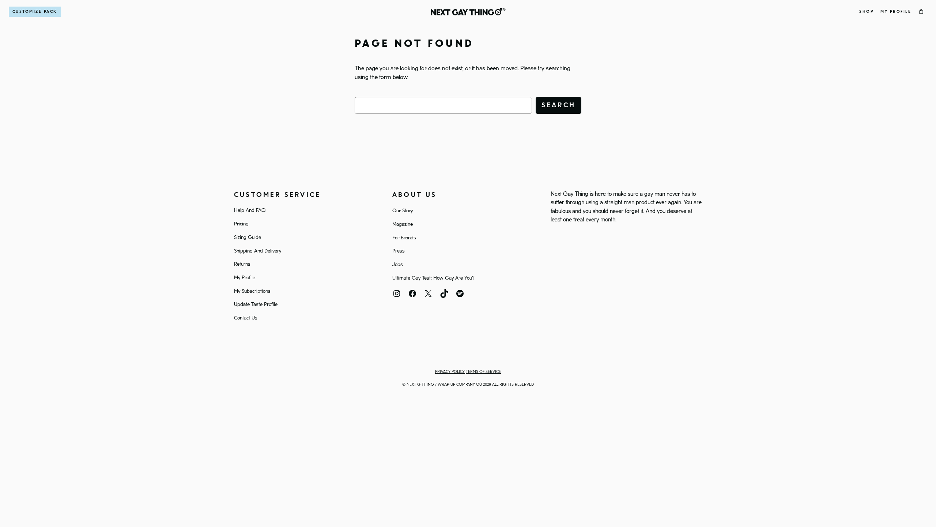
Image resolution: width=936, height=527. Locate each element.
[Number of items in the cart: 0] (921, 12)
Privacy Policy (450, 372)
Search (558, 105)
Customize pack (34, 12)
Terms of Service (483, 372)
